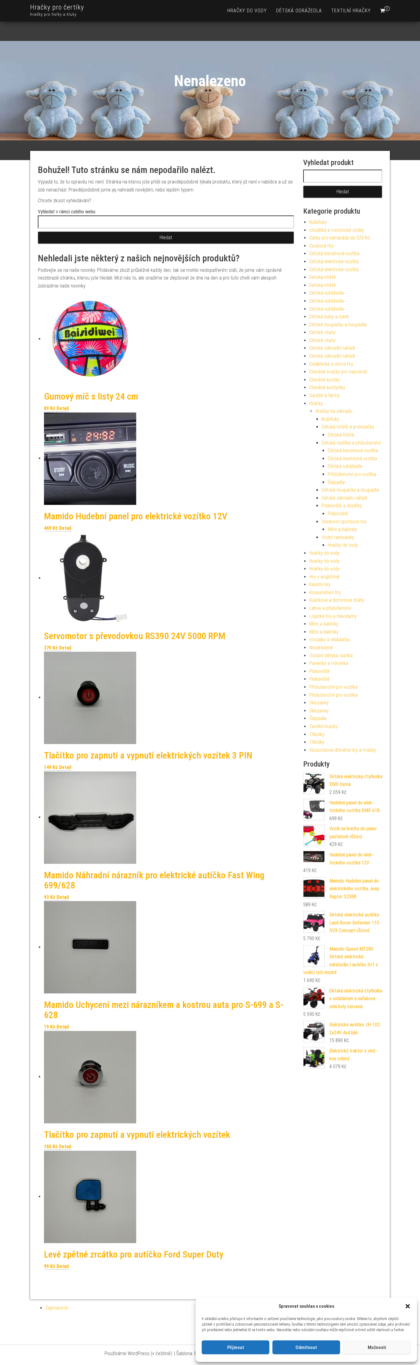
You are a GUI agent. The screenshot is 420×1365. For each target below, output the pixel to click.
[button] (408, 1306)
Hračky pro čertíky (57, 7)
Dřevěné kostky (324, 380)
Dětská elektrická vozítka (334, 261)
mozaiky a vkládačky (329, 639)
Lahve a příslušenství (330, 608)
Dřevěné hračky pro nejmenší (338, 372)
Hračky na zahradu (333, 411)
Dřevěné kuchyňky (327, 387)
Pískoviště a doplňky (342, 506)
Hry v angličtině (324, 577)
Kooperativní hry (325, 592)
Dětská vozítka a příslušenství (351, 443)
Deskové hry (321, 246)
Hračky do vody (247, 11)
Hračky (316, 403)
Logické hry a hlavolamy (333, 616)
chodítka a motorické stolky (336, 230)
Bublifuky (318, 222)
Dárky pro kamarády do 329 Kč (339, 238)
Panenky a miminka (328, 663)
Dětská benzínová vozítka (334, 253)
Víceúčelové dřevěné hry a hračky (342, 750)
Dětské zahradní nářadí (332, 348)
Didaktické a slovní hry (331, 364)
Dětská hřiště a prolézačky (348, 427)
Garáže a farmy (324, 395)
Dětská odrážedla (299, 11)
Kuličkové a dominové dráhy (336, 600)
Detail (63, 408)
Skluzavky (319, 703)
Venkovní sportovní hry (344, 522)
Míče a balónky (342, 529)
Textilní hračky (351, 11)
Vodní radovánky (338, 537)
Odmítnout (306, 1347)
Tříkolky (316, 734)
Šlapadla (336, 482)
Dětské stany (322, 332)
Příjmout (235, 1347)
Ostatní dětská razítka (331, 655)
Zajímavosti (57, 1308)
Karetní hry (320, 584)
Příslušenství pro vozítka (352, 474)
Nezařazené (321, 647)
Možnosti (377, 1347)
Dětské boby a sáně (329, 317)
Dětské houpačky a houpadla (338, 325)
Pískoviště (338, 514)
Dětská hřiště (322, 277)
